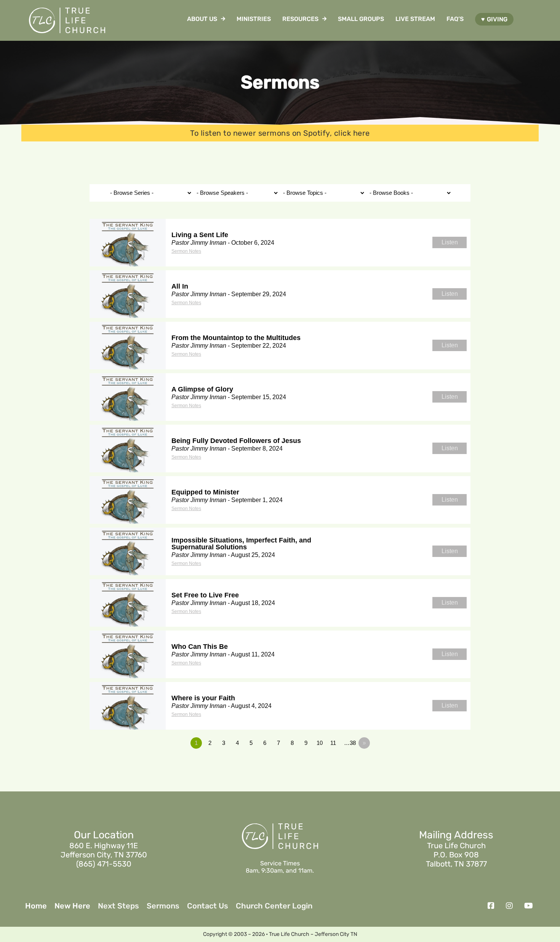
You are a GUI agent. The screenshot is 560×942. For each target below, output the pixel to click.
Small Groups (361, 18)
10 (320, 743)
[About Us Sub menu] (223, 19)
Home (36, 905)
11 (333, 743)
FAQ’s (455, 18)
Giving (497, 19)
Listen (450, 242)
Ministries (254, 18)
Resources (300, 18)
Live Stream (415, 18)
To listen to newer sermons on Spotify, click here (280, 133)
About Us (202, 18)
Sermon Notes (186, 251)
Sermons (163, 905)
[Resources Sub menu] (324, 19)
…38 (350, 743)
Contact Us (207, 905)
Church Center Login (274, 905)
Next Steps (118, 905)
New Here (72, 905)
